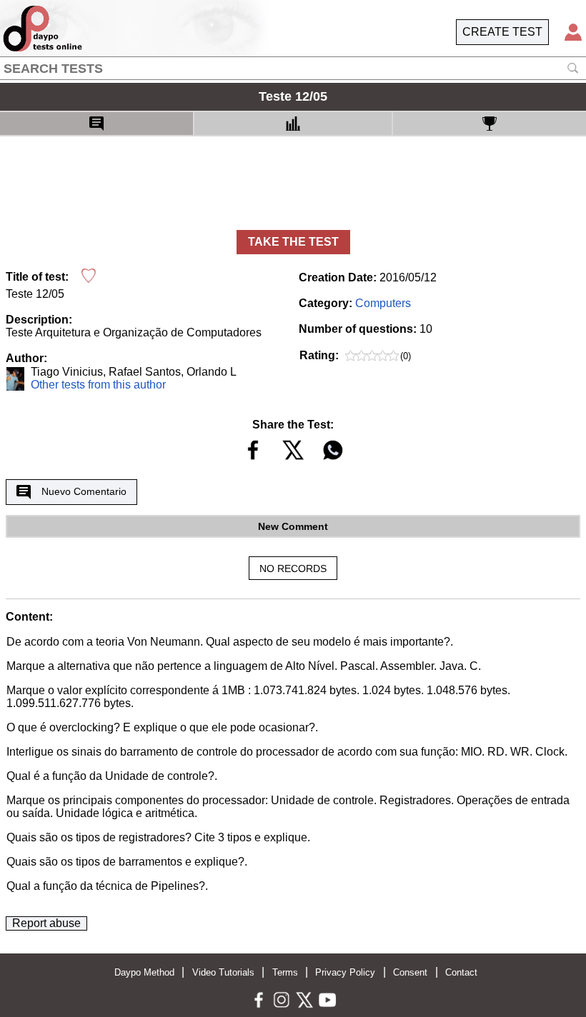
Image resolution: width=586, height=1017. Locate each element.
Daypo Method (144, 972)
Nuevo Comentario (83, 491)
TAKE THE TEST (293, 242)
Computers (383, 303)
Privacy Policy (345, 972)
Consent (410, 972)
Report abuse (46, 923)
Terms (285, 972)
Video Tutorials (223, 972)
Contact (461, 972)
